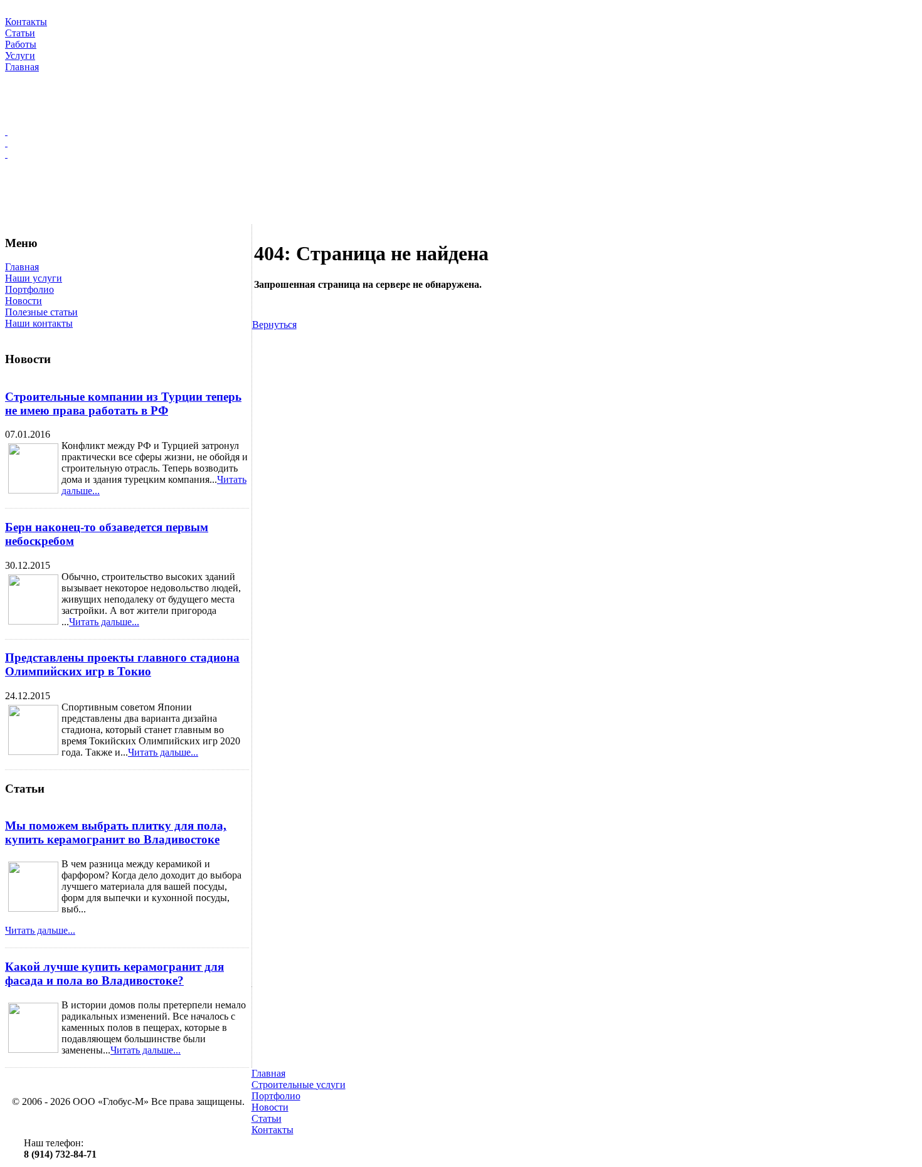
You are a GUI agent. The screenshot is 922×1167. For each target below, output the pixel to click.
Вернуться (274, 324)
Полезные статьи (41, 312)
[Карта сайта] (461, 143)
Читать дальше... (104, 621)
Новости (23, 300)
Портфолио (29, 289)
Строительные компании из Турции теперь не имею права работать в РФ (123, 403)
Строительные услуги (299, 1084)
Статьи (267, 1118)
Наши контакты (39, 323)
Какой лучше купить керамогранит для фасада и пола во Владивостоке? (114, 973)
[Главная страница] (461, 131)
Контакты (273, 1129)
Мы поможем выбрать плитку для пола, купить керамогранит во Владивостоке (115, 832)
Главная (22, 266)
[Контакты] (461, 154)
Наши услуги (33, 278)
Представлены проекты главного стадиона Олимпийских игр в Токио (122, 664)
